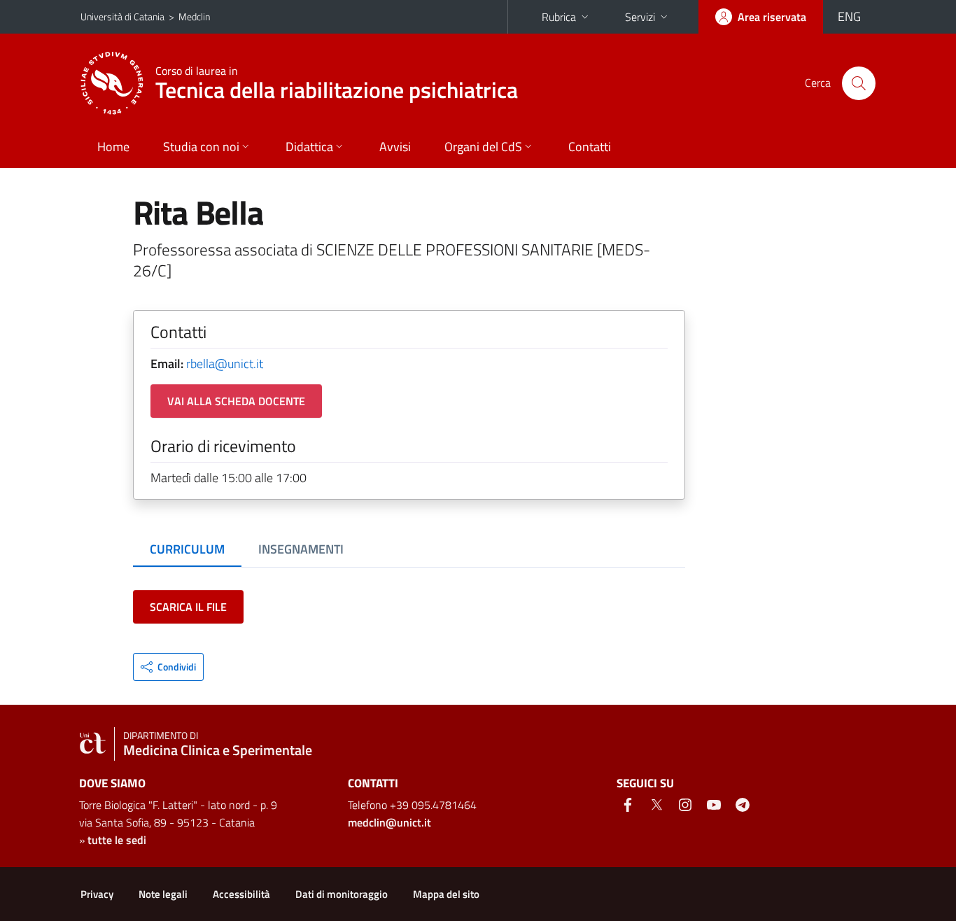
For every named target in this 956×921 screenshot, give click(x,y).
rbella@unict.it (224, 363)
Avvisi (395, 146)
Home (113, 146)
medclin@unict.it (389, 822)
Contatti (589, 146)
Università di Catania (122, 16)
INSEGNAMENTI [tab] (301, 549)
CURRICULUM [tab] (187, 549)
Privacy (96, 894)
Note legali (163, 894)
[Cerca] (859, 83)
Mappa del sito (446, 894)
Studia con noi (201, 146)
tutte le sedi (116, 839)
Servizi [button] (640, 16)
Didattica (309, 146)
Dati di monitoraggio (341, 894)
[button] (168, 667)
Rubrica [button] (559, 16)
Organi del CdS (483, 146)
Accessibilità (241, 894)
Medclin (194, 16)
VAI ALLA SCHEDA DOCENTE (236, 401)
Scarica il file (188, 606)
